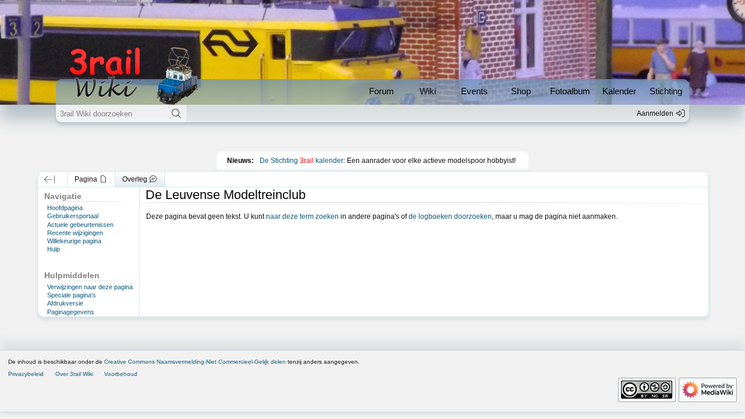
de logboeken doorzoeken (450, 216)
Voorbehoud (120, 374)
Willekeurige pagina (74, 240)
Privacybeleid (26, 374)
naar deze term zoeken (302, 216)
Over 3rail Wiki (74, 374)
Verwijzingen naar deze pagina (90, 286)
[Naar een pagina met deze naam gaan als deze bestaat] (176, 113)
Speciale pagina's (71, 295)
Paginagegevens (70, 311)
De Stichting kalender (301, 161)
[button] (50, 179)
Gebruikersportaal (72, 215)
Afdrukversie (65, 303)
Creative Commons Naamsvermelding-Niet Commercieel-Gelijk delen (195, 361)
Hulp (53, 249)
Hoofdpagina (65, 207)
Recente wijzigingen (75, 232)
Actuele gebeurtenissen (80, 224)
